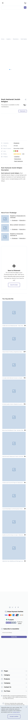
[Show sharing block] (25, 99)
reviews (19, 623)
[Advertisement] (14, 24)
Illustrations (17, 159)
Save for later (14, 285)
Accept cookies (14, 716)
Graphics (16, 156)
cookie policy (16, 712)
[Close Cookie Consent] (26, 707)
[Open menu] (3, 3)
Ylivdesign (16, 143)
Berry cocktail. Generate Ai (17, 225)
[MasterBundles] (14, 3)
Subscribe (14, 637)
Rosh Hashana (18, 161)
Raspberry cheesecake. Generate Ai (16, 234)
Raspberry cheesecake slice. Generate (18, 216)
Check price (22, 111)
